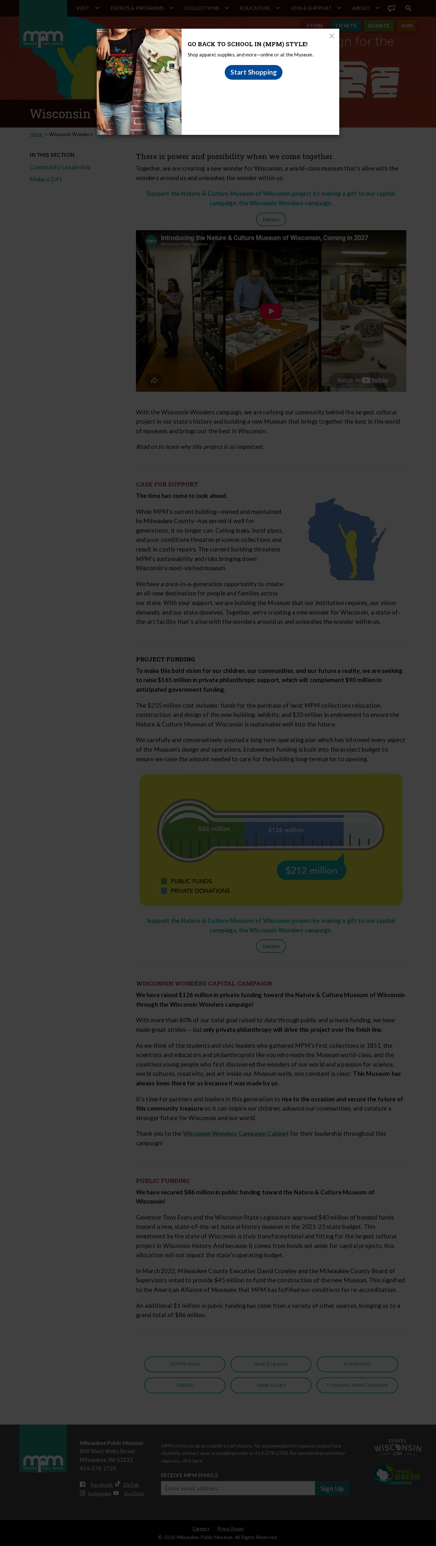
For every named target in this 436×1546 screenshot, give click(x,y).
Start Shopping (253, 72)
